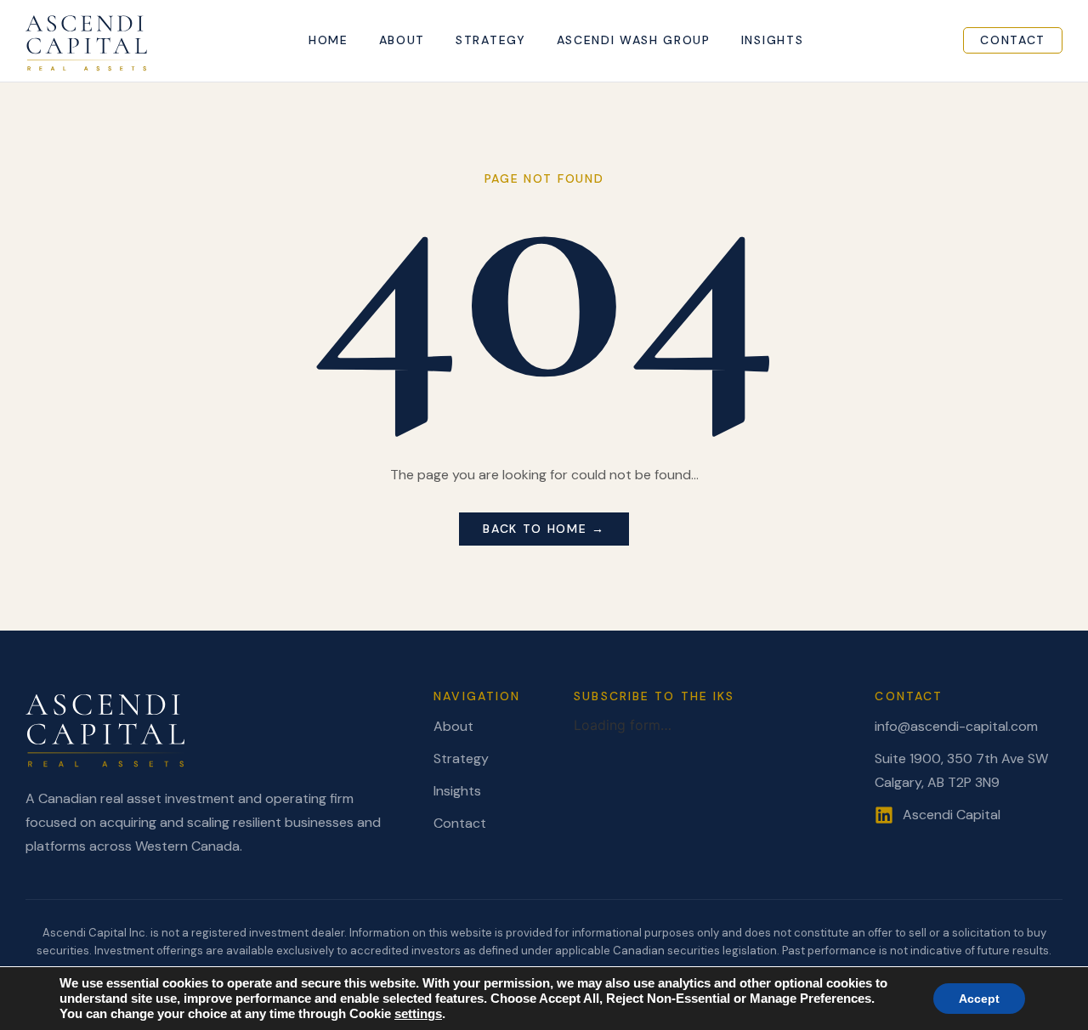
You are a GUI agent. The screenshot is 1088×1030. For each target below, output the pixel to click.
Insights (772, 40)
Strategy (490, 40)
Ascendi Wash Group (634, 40)
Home (328, 40)
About (402, 40)
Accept (979, 998)
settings (418, 1014)
